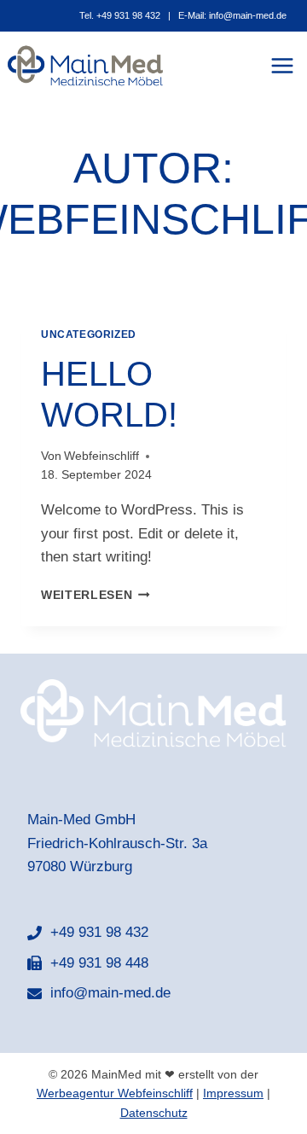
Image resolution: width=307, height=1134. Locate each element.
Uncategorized (88, 334)
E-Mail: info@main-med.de (232, 15)
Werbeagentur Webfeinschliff (115, 1093)
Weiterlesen (95, 595)
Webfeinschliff (101, 456)
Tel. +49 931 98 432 (119, 15)
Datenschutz (154, 1112)
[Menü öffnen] (285, 66)
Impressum (233, 1093)
